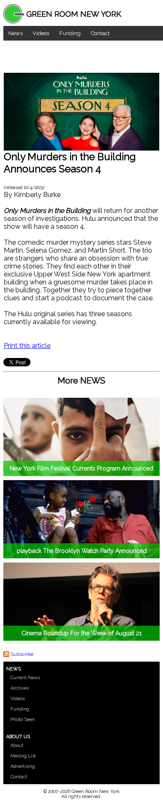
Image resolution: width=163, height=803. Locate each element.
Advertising (22, 766)
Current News (25, 677)
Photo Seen (22, 719)
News (15, 33)
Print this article (27, 346)
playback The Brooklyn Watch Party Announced (82, 550)
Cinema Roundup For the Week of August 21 (81, 633)
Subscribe (21, 654)
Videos (41, 33)
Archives (19, 688)
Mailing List (23, 756)
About (16, 745)
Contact (100, 33)
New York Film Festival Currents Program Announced (81, 468)
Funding (70, 33)
